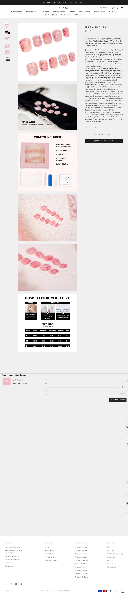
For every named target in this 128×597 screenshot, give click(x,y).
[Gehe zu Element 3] (7, 39)
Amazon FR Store (81, 570)
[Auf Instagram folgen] (11, 584)
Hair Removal (51, 15)
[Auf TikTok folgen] (21, 584)
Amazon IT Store (80, 567)
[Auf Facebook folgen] (6, 584)
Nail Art (113, 12)
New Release (16, 12)
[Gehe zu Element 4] (7, 45)
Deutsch (103, 8)
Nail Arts (109, 561)
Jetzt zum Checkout (103, 141)
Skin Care (45, 12)
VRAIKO (88, 24)
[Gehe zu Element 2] (7, 32)
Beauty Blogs (49, 551)
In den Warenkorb (103, 135)
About (47, 547)
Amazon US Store (81, 547)
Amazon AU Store (81, 564)
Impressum (8, 563)
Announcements (50, 557)
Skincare (109, 547)
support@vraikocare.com (13, 547)
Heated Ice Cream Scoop (79, 12)
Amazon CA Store (81, 551)
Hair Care (65, 15)
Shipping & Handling (12, 560)
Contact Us (9, 566)
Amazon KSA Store (81, 577)
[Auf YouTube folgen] (16, 584)
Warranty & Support (12, 556)
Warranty (78, 15)
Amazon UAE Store (81, 561)
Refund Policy (49, 554)
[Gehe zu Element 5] (7, 51)
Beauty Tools (59, 12)
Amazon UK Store (81, 557)
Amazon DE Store (81, 554)
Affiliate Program (51, 561)
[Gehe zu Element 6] (7, 58)
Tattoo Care (99, 12)
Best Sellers (31, 12)
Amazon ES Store (81, 574)
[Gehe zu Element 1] (7, 25)
